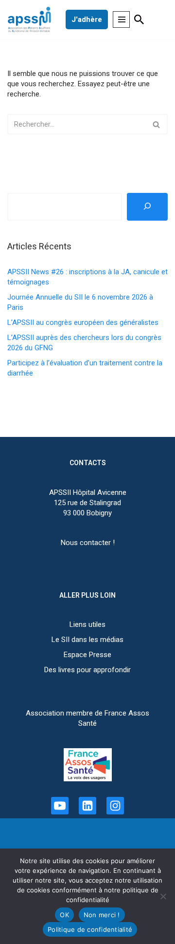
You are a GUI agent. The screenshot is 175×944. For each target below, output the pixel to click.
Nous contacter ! (88, 542)
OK (64, 915)
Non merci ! (102, 915)
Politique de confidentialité (90, 929)
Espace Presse (87, 654)
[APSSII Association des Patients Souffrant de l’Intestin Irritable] (31, 20)
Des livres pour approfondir (87, 669)
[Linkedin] (87, 805)
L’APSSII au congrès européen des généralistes (82, 322)
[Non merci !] (163, 896)
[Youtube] (60, 805)
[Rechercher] (139, 19)
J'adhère (86, 19)
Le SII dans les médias (87, 639)
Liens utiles (87, 624)
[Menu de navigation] (121, 19)
